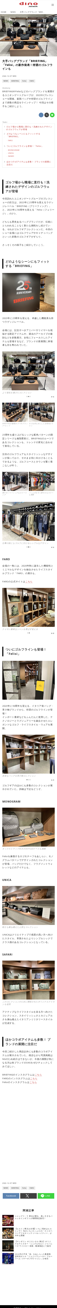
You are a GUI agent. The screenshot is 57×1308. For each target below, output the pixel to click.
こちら (29, 581)
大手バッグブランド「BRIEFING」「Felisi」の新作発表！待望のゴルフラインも (27, 64)
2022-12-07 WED (9, 76)
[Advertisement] (28, 1119)
